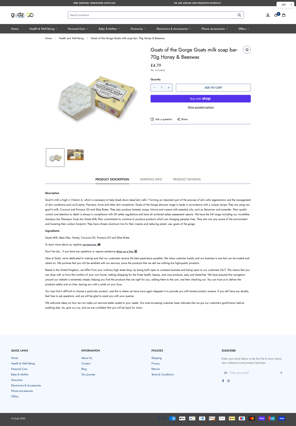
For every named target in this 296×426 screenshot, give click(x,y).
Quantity (156, 79)
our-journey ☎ (92, 244)
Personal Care (76, 29)
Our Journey (88, 374)
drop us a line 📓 (127, 251)
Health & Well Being (41, 29)
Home (14, 29)
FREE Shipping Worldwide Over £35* (94, 3)
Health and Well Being (71, 38)
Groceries (137, 29)
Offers (242, 29)
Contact (85, 363)
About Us (86, 358)
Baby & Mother (108, 29)
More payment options (201, 107)
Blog (84, 369)
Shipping (156, 358)
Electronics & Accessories (172, 29)
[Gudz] (22, 15)
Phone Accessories (213, 29)
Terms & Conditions (162, 374)
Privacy (155, 363)
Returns (155, 369)
